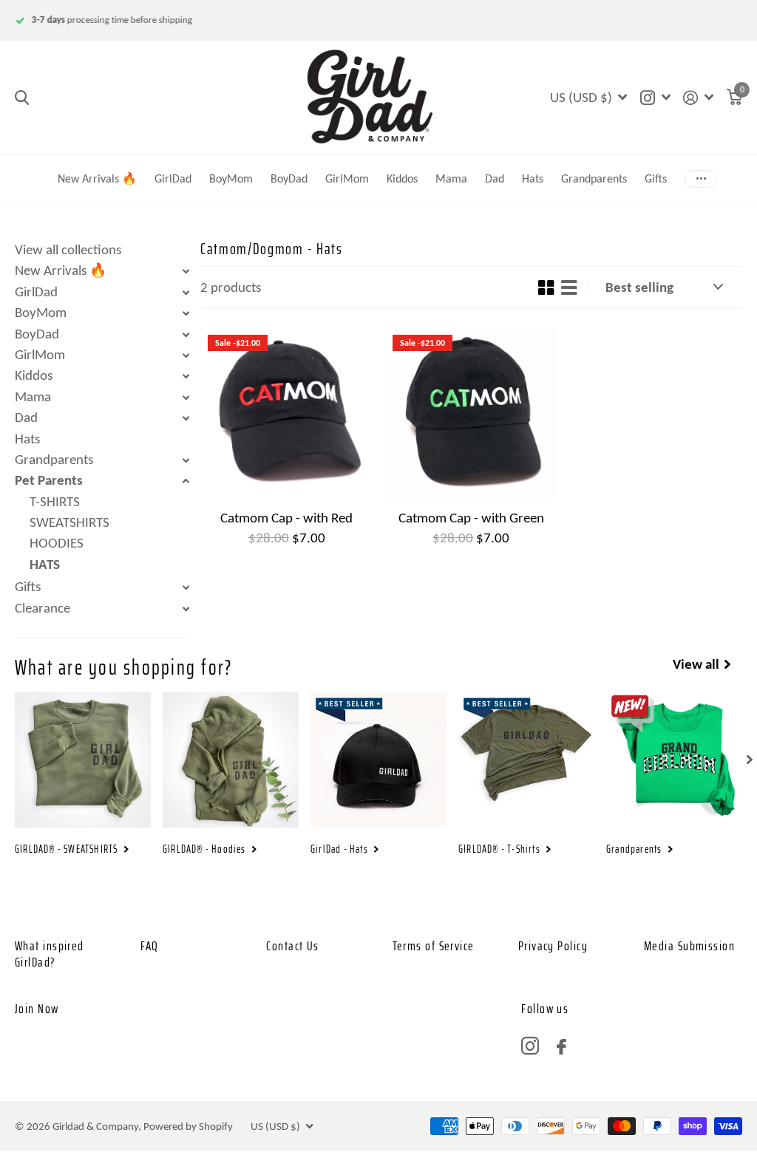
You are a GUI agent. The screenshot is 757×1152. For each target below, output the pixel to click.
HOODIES (57, 542)
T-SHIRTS (55, 501)
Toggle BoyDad (185, 335)
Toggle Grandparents (185, 460)
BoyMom (231, 178)
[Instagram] (530, 1046)
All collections (494, 159)
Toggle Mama (185, 397)
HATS (45, 564)
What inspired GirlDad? (49, 953)
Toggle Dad (185, 418)
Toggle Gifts (185, 587)
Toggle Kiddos (185, 376)
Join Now (37, 1008)
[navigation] (749, 760)
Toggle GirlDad (185, 292)
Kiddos (402, 178)
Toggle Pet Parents (185, 481)
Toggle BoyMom (185, 313)
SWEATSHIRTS (69, 522)
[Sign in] (698, 98)
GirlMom (347, 178)
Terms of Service (434, 945)
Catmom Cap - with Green (471, 517)
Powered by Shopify (188, 1126)
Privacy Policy (553, 945)
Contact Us (292, 945)
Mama (451, 178)
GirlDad (173, 178)
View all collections (68, 249)
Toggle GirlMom (185, 355)
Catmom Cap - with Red (286, 517)
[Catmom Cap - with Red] (286, 413)
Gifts (28, 586)
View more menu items (701, 178)
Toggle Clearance (185, 609)
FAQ (149, 945)
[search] (22, 98)
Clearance (42, 607)
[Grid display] (546, 287)
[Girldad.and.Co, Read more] (655, 98)
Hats (532, 178)
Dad (26, 417)
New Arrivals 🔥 (97, 178)
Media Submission (689, 945)
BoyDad (289, 178)
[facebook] (561, 1046)
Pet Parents (49, 479)
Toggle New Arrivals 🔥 (185, 271)
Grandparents (594, 178)
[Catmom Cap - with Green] (471, 413)
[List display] (569, 287)
